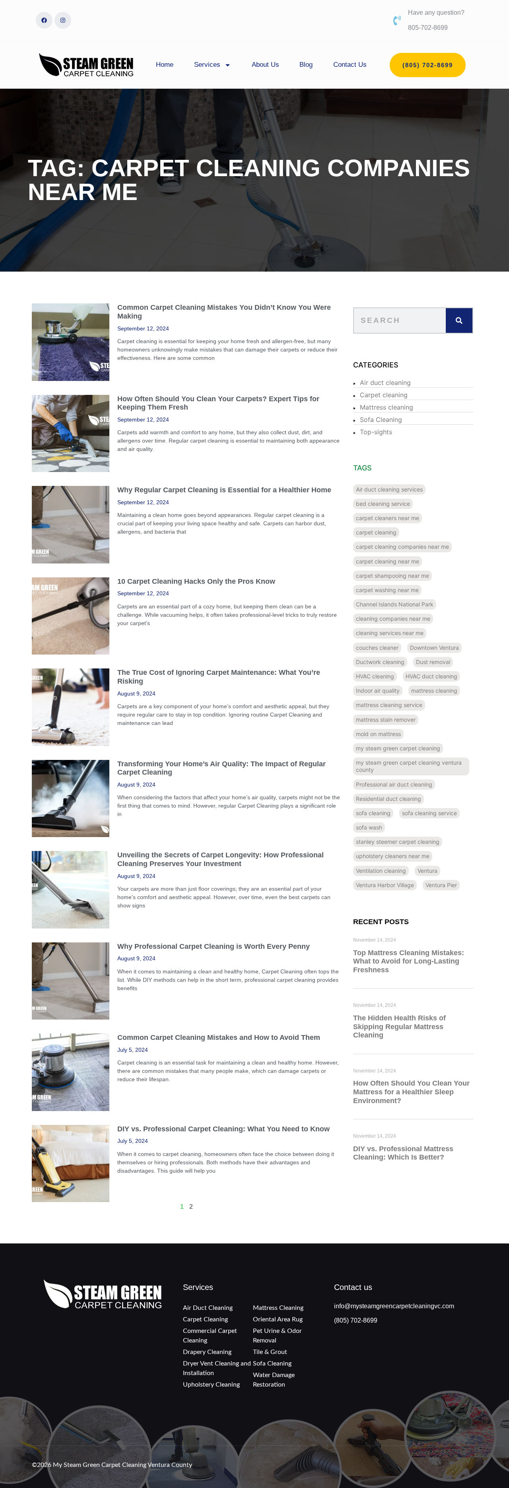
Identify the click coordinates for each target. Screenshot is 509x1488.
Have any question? (436, 12)
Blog (306, 64)
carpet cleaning (376, 532)
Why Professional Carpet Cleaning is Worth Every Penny (213, 946)
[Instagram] (62, 20)
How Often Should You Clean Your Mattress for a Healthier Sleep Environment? (411, 1091)
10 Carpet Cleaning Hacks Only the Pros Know (196, 581)
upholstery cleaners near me (392, 856)
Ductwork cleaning (380, 662)
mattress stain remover (386, 719)
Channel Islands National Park (394, 604)
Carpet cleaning (384, 395)
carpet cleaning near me (387, 561)
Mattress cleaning (386, 407)
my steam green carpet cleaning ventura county (409, 766)
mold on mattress (378, 733)
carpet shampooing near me (392, 575)
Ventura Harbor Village (385, 885)
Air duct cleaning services (389, 489)
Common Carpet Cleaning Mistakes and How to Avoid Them (218, 1037)
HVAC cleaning (375, 676)
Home (164, 64)
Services (207, 64)
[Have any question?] (397, 20)
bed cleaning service (383, 503)
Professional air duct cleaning (394, 784)
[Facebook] (44, 20)
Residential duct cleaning (388, 798)
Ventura (427, 870)
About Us (265, 64)
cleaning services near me (390, 632)
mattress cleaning (434, 690)
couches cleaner (377, 647)
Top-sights (376, 432)
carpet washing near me (387, 590)
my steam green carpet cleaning (398, 748)
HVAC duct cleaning (431, 676)
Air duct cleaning (385, 383)
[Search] (459, 320)
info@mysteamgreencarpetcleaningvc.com (394, 1306)
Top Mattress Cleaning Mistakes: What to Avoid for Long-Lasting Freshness (408, 961)
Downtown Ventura (434, 647)
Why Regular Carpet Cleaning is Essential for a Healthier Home (224, 490)
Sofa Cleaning (381, 419)
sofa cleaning (373, 813)
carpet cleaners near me (387, 518)
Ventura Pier (441, 885)
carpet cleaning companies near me (402, 546)
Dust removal (433, 662)
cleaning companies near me (393, 618)
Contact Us (350, 64)
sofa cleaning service (429, 813)
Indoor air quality (378, 690)
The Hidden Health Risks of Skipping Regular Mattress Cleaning (399, 1026)
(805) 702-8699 (355, 1320)
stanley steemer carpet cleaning (397, 841)
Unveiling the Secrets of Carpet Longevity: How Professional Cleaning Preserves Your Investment (220, 859)
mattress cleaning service (389, 704)
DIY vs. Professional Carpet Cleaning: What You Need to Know (223, 1129)
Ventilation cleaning (381, 870)
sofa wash (369, 827)
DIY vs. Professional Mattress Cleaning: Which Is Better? (403, 1153)
